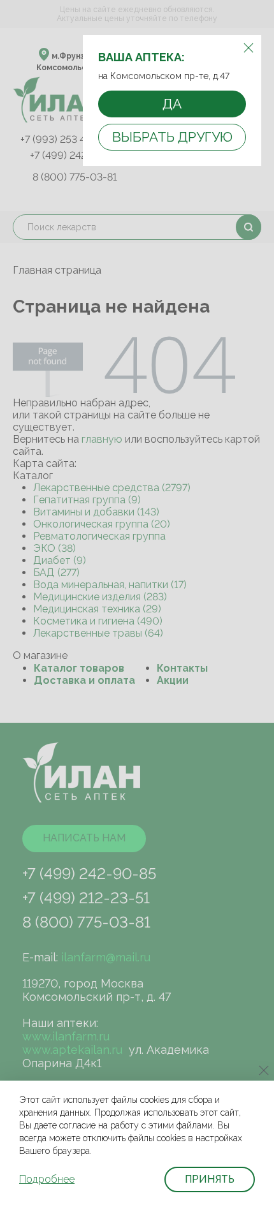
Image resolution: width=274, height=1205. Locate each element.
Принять (209, 1179)
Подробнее (47, 1179)
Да (172, 104)
